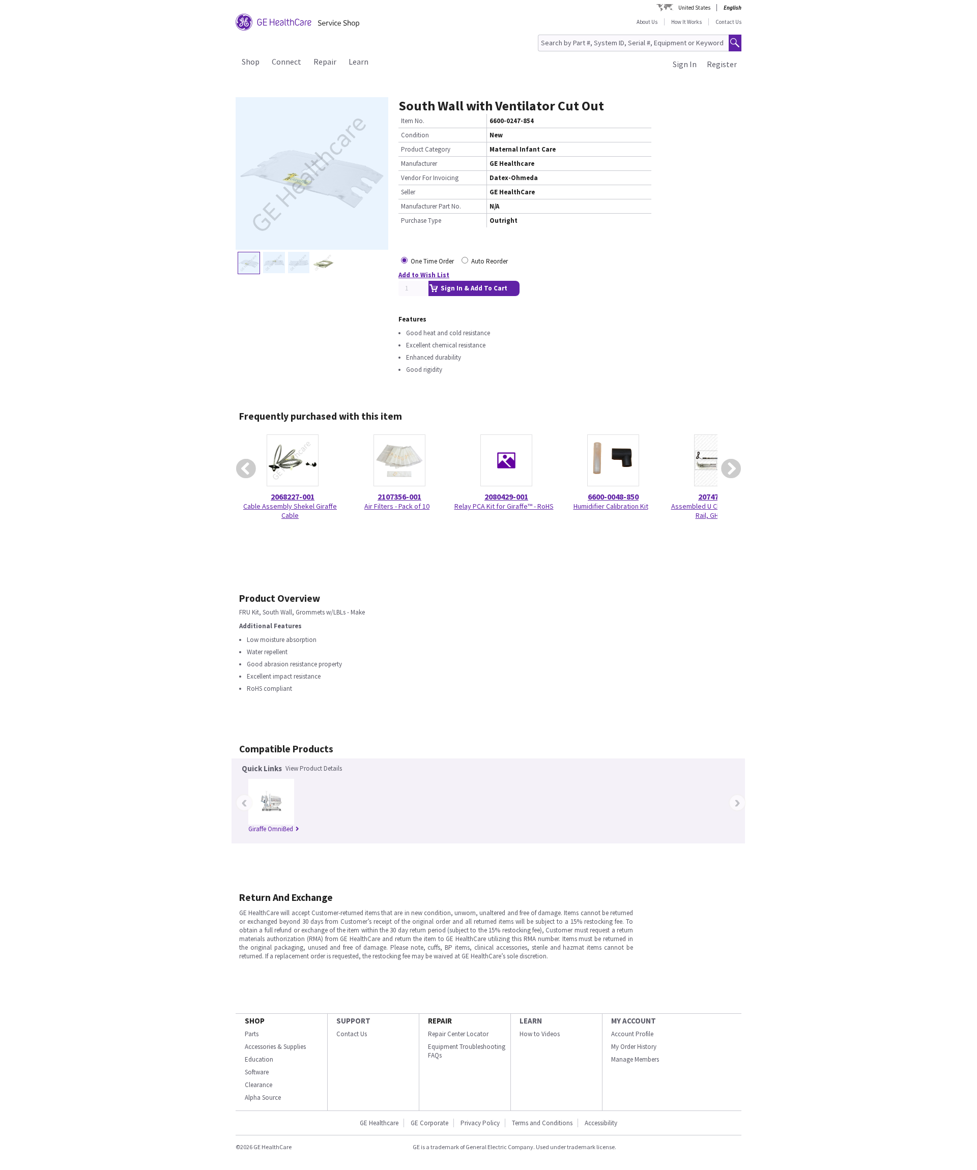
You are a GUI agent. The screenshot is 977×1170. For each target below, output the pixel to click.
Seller (408, 192)
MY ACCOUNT (633, 1021)
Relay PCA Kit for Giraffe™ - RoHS (504, 506)
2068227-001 (292, 496)
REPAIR (440, 1021)
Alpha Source (263, 1097)
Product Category (425, 149)
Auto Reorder (489, 261)
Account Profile (632, 1034)
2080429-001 (506, 496)
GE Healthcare (379, 1123)
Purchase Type (421, 220)
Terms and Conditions (542, 1123)
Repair (324, 61)
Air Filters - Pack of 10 (396, 506)
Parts (251, 1034)
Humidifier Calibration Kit (610, 506)
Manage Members (635, 1059)
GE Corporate (429, 1123)
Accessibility (601, 1123)
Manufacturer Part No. (431, 206)
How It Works (686, 21)
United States (694, 7)
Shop (251, 61)
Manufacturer (419, 163)
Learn (358, 61)
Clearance (258, 1084)
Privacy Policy (480, 1123)
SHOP (255, 1021)
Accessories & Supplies (275, 1046)
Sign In (685, 64)
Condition (415, 135)
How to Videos (540, 1034)
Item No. (412, 120)
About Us (647, 21)
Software (257, 1072)
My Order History (633, 1046)
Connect (286, 61)
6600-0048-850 (613, 496)
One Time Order (432, 261)
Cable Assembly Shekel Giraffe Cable (290, 511)
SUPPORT (353, 1021)
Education (259, 1059)
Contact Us (728, 21)
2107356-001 (399, 496)
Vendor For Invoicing (429, 177)
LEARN (531, 1021)
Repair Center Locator (458, 1034)
